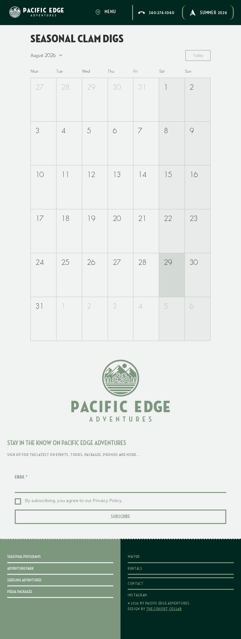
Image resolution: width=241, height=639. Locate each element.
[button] (43, 100)
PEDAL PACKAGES (19, 592)
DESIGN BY (155, 609)
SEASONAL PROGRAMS (24, 556)
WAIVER (134, 556)
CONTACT (136, 583)
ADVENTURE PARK (20, 568)
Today (198, 55)
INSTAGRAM (137, 595)
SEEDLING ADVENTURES (24, 580)
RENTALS (135, 568)
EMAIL (21, 476)
